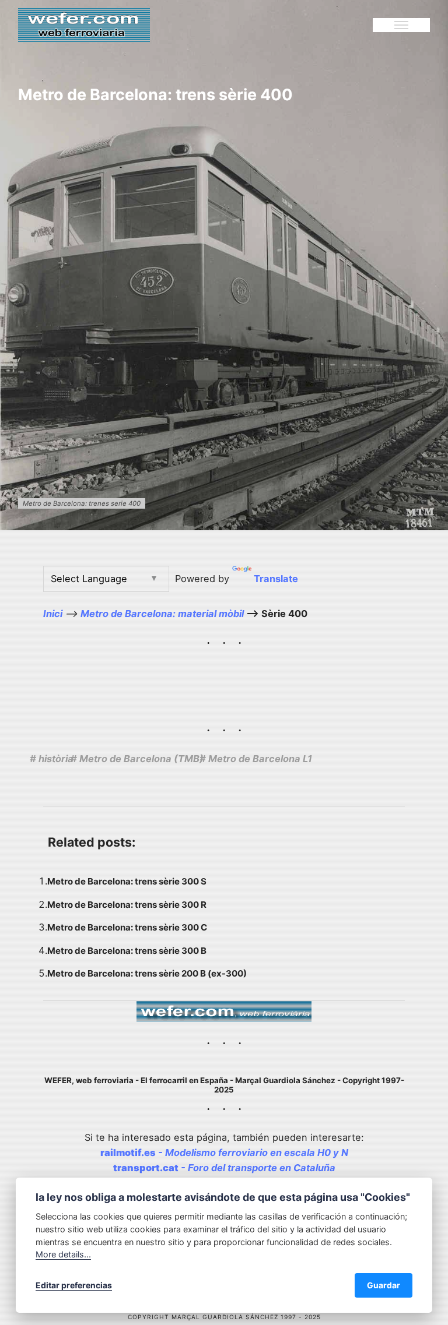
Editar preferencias (74, 1285)
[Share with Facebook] (368, 760)
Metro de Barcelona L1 (260, 758)
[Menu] (401, 25)
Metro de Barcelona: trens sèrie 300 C (127, 927)
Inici (52, 613)
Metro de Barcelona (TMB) (141, 758)
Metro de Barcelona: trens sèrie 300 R (126, 904)
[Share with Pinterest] (398, 760)
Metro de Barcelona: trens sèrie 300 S (126, 881)
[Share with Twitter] (383, 760)
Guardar (383, 1285)
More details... (63, 1254)
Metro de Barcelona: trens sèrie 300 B (126, 950)
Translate (276, 578)
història (56, 758)
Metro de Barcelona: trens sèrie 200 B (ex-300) (147, 973)
